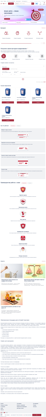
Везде (17, 3)
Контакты (32, 1)
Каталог (2, 403)
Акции (2, 1)
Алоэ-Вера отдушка (6, 97)
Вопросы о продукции (21, 405)
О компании (43, 1)
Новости (5, 1)
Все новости (43, 261)
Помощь (34, 405)
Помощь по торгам (4, 405)
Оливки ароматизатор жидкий (37, 98)
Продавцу (18, 125)
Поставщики (19, 403)
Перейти (7, 102)
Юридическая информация (22, 406)
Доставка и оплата (37, 1)
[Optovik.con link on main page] (4, 412)
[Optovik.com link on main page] (3, 3)
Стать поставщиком (11, 1)
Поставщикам (24, 1)
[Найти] (32, 4)
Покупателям (18, 1)
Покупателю (13, 125)
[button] (2, 15)
